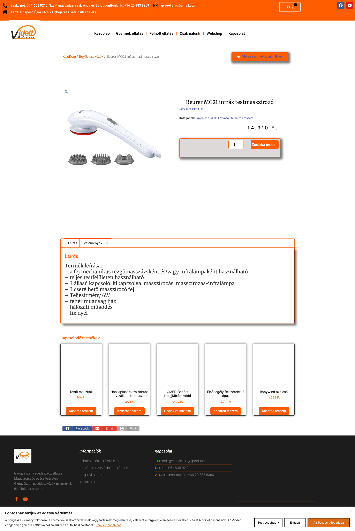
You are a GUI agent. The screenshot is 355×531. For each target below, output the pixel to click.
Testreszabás (267, 522)
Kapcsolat (236, 33)
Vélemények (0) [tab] (96, 243)
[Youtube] (25, 499)
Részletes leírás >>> (191, 109)
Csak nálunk (190, 33)
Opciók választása (177, 411)
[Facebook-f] (16, 499)
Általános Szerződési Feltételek (104, 467)
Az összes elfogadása (329, 522)
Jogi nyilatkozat (92, 474)
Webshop (214, 33)
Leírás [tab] (72, 243)
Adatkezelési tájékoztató (99, 460)
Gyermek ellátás (129, 33)
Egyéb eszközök (91, 57)
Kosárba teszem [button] (81, 411)
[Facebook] (340, 5)
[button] (67, 92)
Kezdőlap (102, 33)
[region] (177, 519)
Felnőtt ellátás (161, 33)
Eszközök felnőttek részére (236, 118)
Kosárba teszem (265, 144)
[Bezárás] (350, 510)
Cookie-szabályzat (108, 525)
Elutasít (295, 522)
